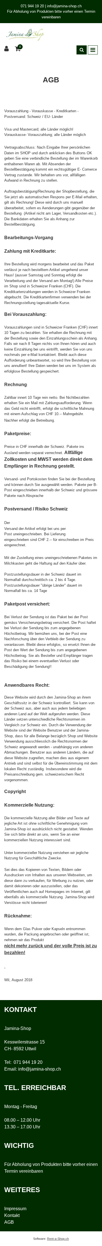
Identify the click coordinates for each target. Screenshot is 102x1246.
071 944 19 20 (28, 1062)
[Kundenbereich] (7, 49)
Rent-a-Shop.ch (58, 1238)
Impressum (15, 1208)
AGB (9, 1222)
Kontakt (12, 1215)
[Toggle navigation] (93, 49)
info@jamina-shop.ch (39, 1069)
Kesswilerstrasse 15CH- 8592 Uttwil (24, 1045)
